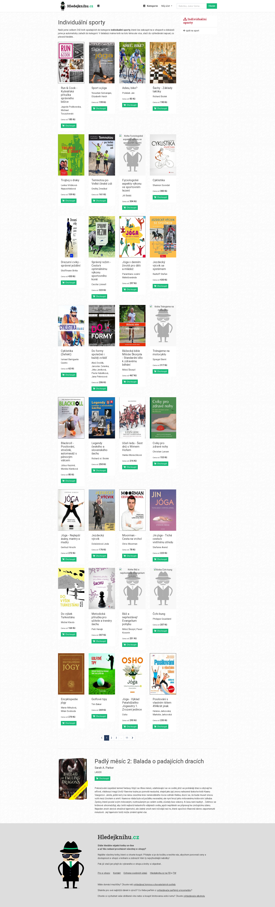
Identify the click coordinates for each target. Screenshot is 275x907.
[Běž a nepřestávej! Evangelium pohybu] (132, 588)
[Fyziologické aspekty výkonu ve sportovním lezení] (132, 155)
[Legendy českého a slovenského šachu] (102, 418)
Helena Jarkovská (162, 711)
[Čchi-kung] (163, 588)
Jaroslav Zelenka (100, 366)
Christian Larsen (161, 451)
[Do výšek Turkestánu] (71, 588)
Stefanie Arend (160, 547)
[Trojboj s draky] (71, 155)
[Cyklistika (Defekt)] (71, 325)
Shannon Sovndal (161, 185)
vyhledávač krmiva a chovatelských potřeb (154, 884)
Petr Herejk (97, 629)
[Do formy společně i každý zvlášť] (102, 325)
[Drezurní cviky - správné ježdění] (71, 236)
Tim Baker (97, 704)
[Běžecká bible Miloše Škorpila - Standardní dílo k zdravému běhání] (132, 325)
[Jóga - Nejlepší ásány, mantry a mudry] (71, 510)
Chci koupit (69, 126)
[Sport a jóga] (102, 62)
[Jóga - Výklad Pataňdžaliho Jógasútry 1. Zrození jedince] (132, 674)
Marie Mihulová (68, 707)
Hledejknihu (80, 6)
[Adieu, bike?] (132, 62)
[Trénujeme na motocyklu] (163, 325)
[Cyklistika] (163, 155)
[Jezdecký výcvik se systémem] (163, 236)
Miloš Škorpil (128, 369)
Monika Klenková (69, 468)
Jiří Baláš (126, 195)
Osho (124, 714)
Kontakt (117, 873)
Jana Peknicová (99, 376)
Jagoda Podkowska (71, 106)
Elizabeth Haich (99, 96)
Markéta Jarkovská (162, 714)
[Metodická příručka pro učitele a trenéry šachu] (102, 588)
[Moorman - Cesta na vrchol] (132, 510)
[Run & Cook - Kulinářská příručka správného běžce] (71, 62)
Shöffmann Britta (69, 270)
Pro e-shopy (104, 873)
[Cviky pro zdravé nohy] (163, 418)
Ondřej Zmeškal (99, 188)
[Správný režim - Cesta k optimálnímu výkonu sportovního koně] (102, 236)
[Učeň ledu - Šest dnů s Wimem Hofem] (132, 418)
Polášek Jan (128, 93)
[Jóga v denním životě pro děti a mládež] (132, 236)
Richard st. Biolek (100, 458)
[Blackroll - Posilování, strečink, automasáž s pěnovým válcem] (71, 418)
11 (127, 737)
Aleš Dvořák (98, 362)
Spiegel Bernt (159, 359)
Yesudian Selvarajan (101, 93)
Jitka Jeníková (99, 369)
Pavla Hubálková (100, 373)
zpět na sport (192, 30)
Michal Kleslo (67, 622)
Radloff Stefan (160, 274)
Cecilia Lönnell (99, 284)
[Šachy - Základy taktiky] (163, 62)
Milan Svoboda (68, 711)
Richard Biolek (160, 96)
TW (174, 873)
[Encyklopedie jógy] (71, 674)
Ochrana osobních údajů (135, 873)
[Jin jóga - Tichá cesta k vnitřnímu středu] (163, 510)
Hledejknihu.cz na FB (160, 873)
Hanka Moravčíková (132, 455)
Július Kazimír (68, 465)
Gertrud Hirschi (68, 547)
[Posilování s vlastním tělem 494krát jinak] (163, 674)
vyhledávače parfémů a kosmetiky (174, 890)
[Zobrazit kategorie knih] (98, 6)
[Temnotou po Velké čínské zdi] (102, 155)
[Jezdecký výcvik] (102, 510)
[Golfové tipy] (102, 674)
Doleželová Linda (100, 544)
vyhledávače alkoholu (194, 896)
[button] (166, 6)
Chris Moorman (129, 544)
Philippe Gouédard (162, 619)
